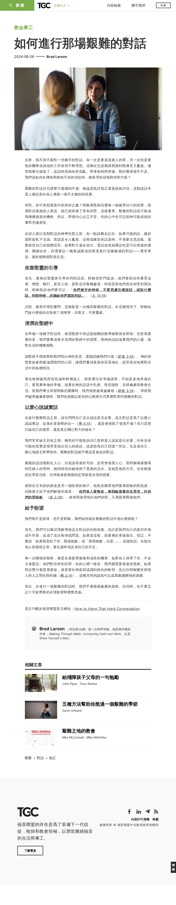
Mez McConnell (73, 737)
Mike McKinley (96, 737)
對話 (40, 758)
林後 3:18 (125, 391)
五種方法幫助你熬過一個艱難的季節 (100, 704)
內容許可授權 (140, 819)
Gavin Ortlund (72, 710)
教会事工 (23, 27)
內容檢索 (114, 5)
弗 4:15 (84, 423)
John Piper (69, 684)
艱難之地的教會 (78, 731)
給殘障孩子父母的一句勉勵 (90, 677)
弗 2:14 (66, 575)
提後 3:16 (125, 356)
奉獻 (163, 5)
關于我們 (138, 5)
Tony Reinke (88, 684)
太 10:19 (99, 295)
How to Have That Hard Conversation (107, 608)
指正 (52, 758)
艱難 (28, 758)
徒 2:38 (56, 497)
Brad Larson (57, 56)
